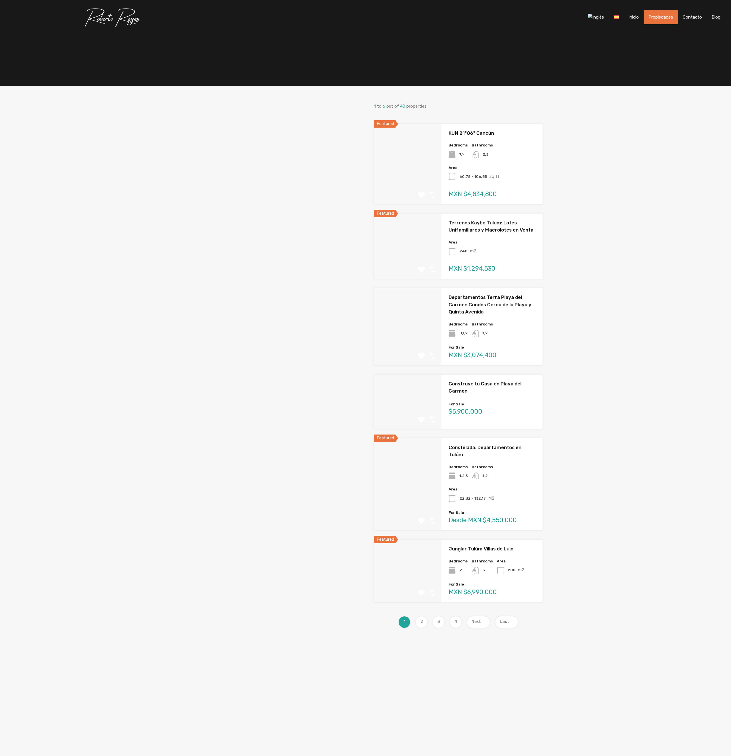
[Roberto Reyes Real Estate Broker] (113, 26)
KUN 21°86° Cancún (471, 133)
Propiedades (660, 17)
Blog (716, 17)
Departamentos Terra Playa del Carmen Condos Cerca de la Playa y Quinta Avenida (490, 304)
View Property (408, 187)
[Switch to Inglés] (596, 17)
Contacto (692, 17)
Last (504, 621)
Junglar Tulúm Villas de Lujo (481, 549)
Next (476, 621)
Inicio (633, 17)
